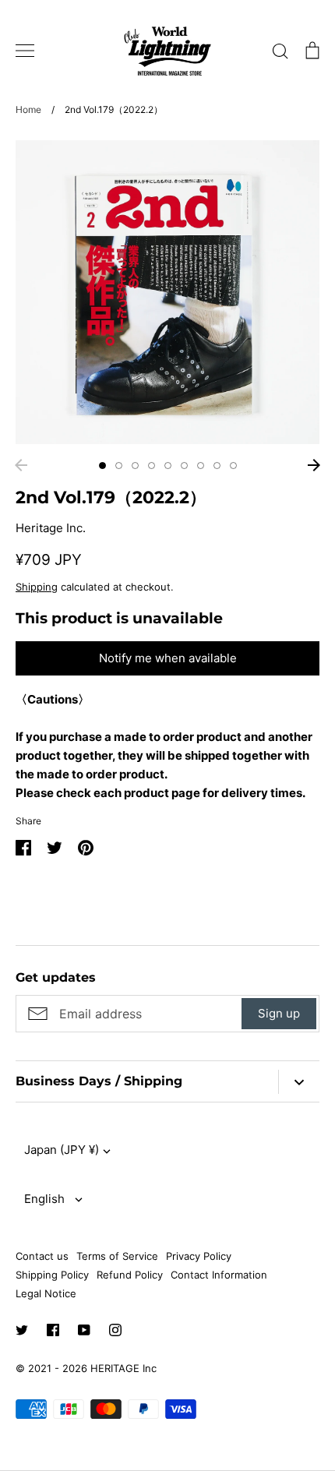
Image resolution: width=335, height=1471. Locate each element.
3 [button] (135, 465)
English (44, 1198)
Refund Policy (130, 1274)
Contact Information (219, 1274)
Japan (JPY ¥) (61, 1149)
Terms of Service (117, 1256)
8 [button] (216, 465)
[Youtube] (84, 1330)
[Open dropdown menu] (298, 1082)
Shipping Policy (52, 1274)
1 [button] (102, 465)
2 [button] (118, 465)
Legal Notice (46, 1293)
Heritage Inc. (51, 527)
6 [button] (184, 465)
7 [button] (200, 465)
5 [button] (167, 465)
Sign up (279, 1013)
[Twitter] (21, 1330)
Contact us (42, 1256)
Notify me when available (168, 658)
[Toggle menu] (25, 50)
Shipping (37, 586)
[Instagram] (115, 1330)
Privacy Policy (198, 1256)
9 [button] (233, 465)
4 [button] (151, 465)
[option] (167, 292)
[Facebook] (53, 1330)
